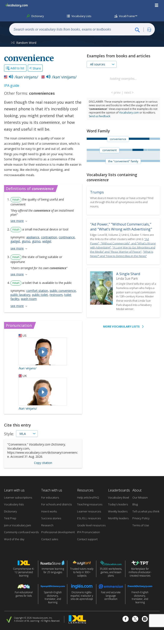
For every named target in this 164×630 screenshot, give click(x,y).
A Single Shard (128, 273)
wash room (29, 299)
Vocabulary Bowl (118, 497)
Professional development (58, 532)
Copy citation (43, 463)
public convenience (63, 291)
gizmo (36, 241)
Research (47, 525)
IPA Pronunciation (88, 532)
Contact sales (49, 539)
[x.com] (135, 619)
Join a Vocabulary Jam (17, 525)
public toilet (40, 295)
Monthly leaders (118, 518)
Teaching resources (89, 504)
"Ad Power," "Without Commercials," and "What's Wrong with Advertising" (121, 227)
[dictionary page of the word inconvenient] (153, 150)
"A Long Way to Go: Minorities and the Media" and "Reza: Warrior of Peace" (122, 249)
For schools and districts (56, 504)
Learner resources (89, 511)
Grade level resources (91, 525)
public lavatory (20, 295)
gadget (15, 241)
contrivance (67, 237)
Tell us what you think (145, 511)
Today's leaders (118, 504)
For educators (50, 497)
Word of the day (14, 539)
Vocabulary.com (129, 112)
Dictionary (10, 511)
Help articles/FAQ (88, 497)
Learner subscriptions (18, 497)
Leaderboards (119, 490)
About (137, 490)
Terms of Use (140, 525)
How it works (49, 511)
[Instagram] (145, 619)
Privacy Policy (140, 518)
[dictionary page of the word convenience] (138, 150)
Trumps (97, 192)
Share (37, 68)
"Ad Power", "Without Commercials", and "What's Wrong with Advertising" (123, 243)
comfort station (37, 291)
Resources (85, 490)
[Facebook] (125, 619)
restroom (56, 295)
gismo (26, 241)
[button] (156, 5)
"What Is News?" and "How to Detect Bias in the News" (121, 254)
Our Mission (140, 497)
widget (46, 241)
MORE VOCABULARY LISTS (121, 326)
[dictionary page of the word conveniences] (154, 139)
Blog (135, 504)
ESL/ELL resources (89, 518)
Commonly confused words (21, 532)
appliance (32, 237)
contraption (49, 237)
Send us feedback (99, 116)
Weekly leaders (117, 511)
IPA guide (11, 85)
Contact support (87, 539)
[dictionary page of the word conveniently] (145, 150)
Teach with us (51, 490)
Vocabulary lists (14, 504)
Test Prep (10, 518)
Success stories (51, 518)
